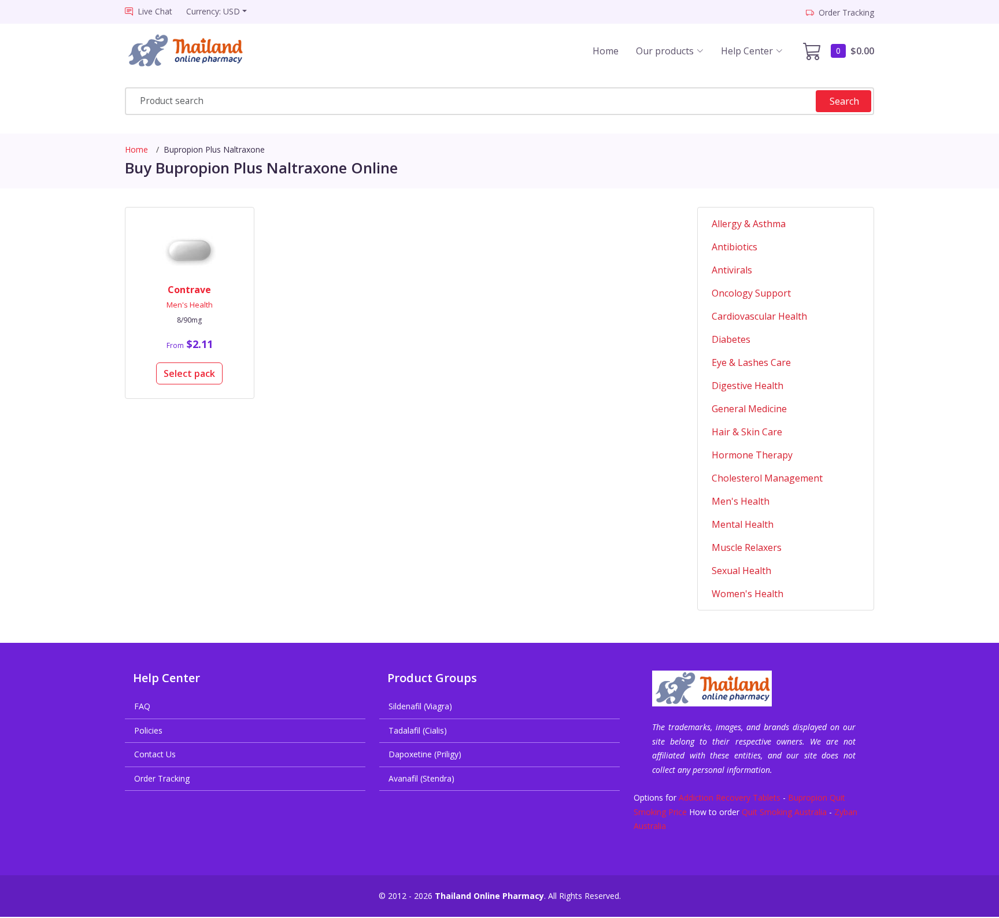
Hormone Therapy (752, 455)
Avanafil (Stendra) (421, 778)
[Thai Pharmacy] (196, 51)
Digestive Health (747, 385)
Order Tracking (162, 778)
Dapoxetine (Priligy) (424, 754)
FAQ (142, 706)
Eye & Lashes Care (751, 362)
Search (844, 101)
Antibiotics (734, 246)
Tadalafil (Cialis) (417, 730)
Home (606, 51)
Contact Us (155, 754)
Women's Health (747, 593)
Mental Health (743, 524)
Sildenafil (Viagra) (420, 706)
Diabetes (731, 339)
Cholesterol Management (767, 478)
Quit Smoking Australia (784, 811)
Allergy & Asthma (749, 223)
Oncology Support (751, 293)
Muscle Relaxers (747, 547)
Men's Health (189, 304)
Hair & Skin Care (747, 431)
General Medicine (749, 408)
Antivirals (732, 270)
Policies (148, 730)
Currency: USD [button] (213, 11)
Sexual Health (741, 570)
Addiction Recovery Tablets (729, 797)
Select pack (189, 373)
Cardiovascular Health (759, 316)
